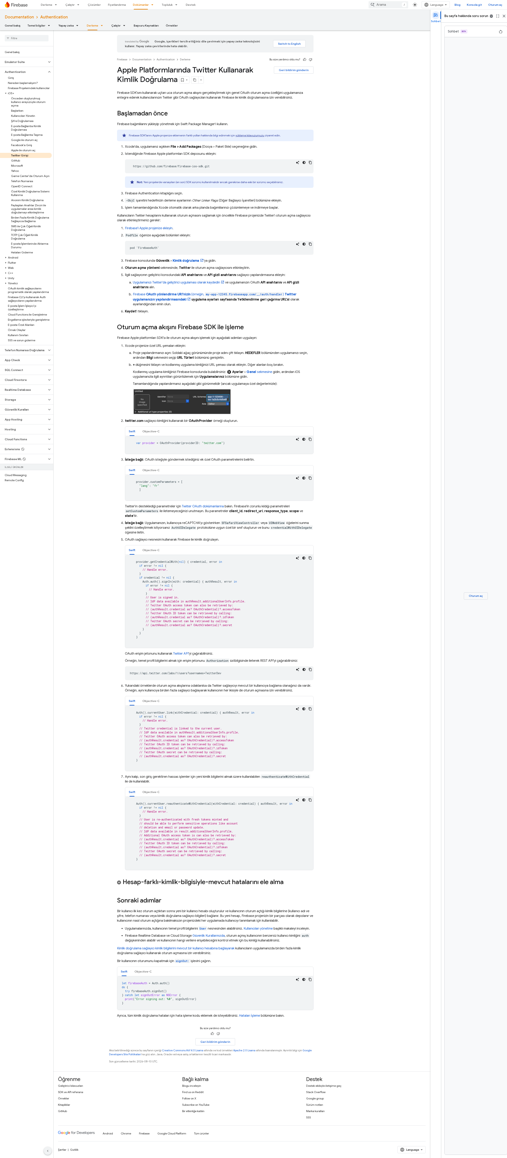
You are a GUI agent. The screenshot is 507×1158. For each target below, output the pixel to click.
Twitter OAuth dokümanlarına (203, 506)
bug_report (491, 16)
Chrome (126, 1133)
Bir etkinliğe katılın (193, 1111)
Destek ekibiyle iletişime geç (323, 1086)
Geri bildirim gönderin (294, 70)
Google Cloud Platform (171, 1133)
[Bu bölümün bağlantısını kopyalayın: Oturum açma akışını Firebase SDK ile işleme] (248, 327)
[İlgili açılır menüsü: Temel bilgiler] (50, 25)
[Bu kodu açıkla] (297, 162)
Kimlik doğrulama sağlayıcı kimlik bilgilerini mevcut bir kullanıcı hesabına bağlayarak (175, 948)
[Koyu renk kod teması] (304, 162)
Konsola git (474, 5)
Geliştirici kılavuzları (70, 1086)
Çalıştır (70, 5)
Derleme (46, 5)
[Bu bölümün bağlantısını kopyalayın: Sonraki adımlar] (165, 900)
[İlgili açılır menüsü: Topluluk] (177, 5)
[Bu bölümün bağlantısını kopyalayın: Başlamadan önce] (172, 113)
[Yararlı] (305, 60)
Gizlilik (74, 1149)
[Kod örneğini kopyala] (310, 162)
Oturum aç (495, 5)
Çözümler (94, 5)
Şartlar (62, 1149)
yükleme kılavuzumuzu (249, 135)
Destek (191, 5)
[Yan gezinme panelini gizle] (48, 1151)
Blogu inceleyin (191, 1086)
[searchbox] (27, 38)
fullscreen (497, 16)
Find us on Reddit (193, 1092)
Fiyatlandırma (117, 5)
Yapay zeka (66, 25)
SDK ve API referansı (70, 1092)
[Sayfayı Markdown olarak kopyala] (194, 80)
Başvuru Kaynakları (146, 25)
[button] (23, 62)
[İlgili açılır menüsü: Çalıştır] (79, 5)
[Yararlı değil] (311, 60)
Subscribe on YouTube (195, 1105)
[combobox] (388, 4)
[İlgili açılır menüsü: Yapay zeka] (78, 25)
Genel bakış (12, 25)
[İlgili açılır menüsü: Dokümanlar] (153, 5)
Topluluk (167, 5)
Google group (315, 1098)
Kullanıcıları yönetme (258, 929)
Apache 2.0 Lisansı (244, 1050)
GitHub (62, 1111)
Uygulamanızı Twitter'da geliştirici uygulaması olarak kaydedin (176, 282)
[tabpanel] (219, 445)
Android (108, 1133)
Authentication (54, 17)
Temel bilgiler (36, 25)
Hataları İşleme (249, 1016)
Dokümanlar (141, 5)
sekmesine (259, 372)
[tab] (132, 431)
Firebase (122, 59)
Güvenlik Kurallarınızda (209, 936)
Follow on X (189, 1098)
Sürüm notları (314, 1105)
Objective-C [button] (151, 431)
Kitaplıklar (64, 1105)
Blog (457, 5)
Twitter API (181, 654)
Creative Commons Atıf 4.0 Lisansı (182, 1050)
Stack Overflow (316, 1092)
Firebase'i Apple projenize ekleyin (148, 228)
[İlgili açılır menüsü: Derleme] (57, 5)
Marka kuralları (315, 1111)
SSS (308, 1117)
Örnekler (172, 25)
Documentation (19, 17)
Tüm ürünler (201, 1133)
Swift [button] (132, 431)
